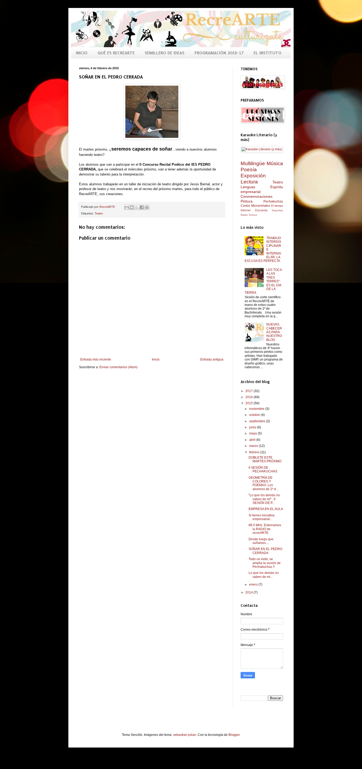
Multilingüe (253, 163)
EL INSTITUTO (267, 52)
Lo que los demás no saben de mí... (264, 574)
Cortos (245, 206)
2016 (249, 397)
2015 (249, 403)
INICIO (81, 52)
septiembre (257, 421)
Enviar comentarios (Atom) (118, 367)
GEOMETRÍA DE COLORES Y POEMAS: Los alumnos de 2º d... (263, 483)
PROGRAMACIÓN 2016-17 (219, 52)
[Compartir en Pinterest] (146, 207)
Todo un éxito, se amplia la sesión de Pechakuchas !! (265, 563)
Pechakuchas (273, 201)
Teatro (99, 213)
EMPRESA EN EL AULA (266, 509)
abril (252, 440)
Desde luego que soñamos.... (261, 541)
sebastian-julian (184, 735)
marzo (254, 446)
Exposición (253, 175)
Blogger (234, 735)
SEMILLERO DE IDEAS (164, 52)
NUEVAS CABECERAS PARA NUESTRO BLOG (274, 332)
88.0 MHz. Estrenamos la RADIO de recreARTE (265, 529)
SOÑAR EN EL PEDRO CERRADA (265, 551)
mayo (253, 433)
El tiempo (277, 205)
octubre (255, 415)
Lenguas (248, 187)
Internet (245, 210)
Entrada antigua (211, 359)
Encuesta (261, 210)
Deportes (277, 210)
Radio (244, 214)
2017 (249, 391)
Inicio (156, 359)
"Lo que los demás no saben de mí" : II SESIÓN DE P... (264, 499)
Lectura (249, 181)
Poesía (249, 169)
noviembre (257, 409)
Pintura (247, 201)
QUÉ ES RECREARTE (116, 52)
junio (253, 427)
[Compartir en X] (136, 207)
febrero (254, 452)
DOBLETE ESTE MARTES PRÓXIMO (265, 459)
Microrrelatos (260, 206)
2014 (249, 592)
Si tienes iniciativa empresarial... (262, 517)
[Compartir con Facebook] (141, 207)
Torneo (253, 214)
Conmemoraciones (256, 196)
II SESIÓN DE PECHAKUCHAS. (263, 469)
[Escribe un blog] (131, 207)
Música (275, 163)
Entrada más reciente (95, 359)
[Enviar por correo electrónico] (126, 207)
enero (253, 584)
